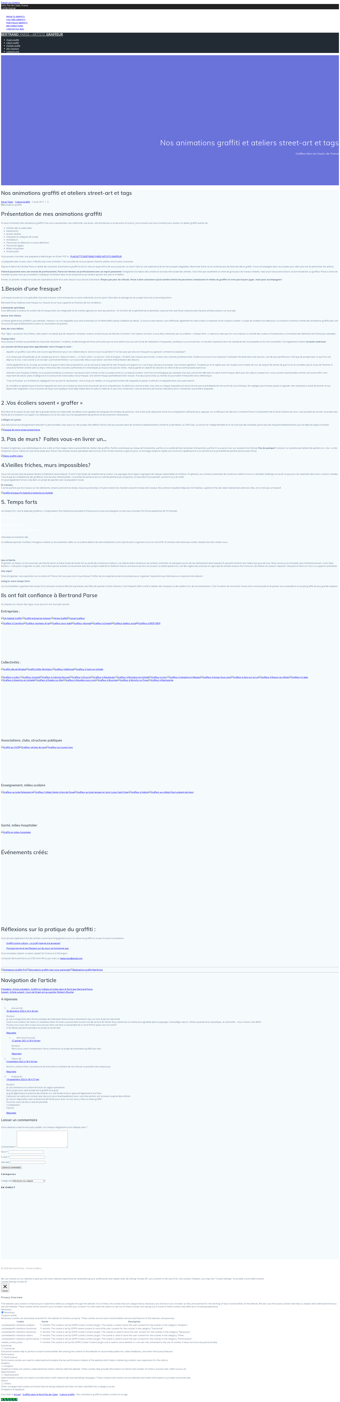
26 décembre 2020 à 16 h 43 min (22, 1011)
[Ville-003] (50, 669)
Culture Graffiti (15, 19)
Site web (5, 1162)
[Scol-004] (139, 792)
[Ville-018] (18, 680)
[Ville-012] (158, 677)
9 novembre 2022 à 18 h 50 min (21, 1061)
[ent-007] (37, 623)
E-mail (5, 1157)
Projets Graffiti (15, 16)
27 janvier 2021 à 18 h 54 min (26, 1040)
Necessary (9, 1312)
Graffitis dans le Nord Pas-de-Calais (40, 1394)
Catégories (6, 1180)
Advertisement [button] (8, 1371)
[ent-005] (76, 618)
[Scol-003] (81, 792)
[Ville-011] (109, 677)
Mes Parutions (14, 26)
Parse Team (7, 201)
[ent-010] (101, 623)
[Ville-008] (55, 677)
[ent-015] (148, 623)
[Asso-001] (10, 747)
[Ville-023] (160, 680)
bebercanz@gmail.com (71, 958)
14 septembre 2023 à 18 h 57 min (22, 1079)
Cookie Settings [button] (9, 1281)
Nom (4, 1151)
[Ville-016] (274, 677)
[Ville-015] (245, 677)
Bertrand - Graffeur (32, 11)
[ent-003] (59, 618)
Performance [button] (7, 1354)
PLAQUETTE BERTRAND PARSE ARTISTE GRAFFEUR (96, 256)
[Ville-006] (10, 677)
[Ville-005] (88, 669)
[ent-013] (124, 623)
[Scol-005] (171, 792)
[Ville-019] (49, 680)
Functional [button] (6, 1345)
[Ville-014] (199, 677)
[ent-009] (70, 623)
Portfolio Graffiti (17, 23)
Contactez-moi (15, 29)
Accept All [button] (22, 1281)
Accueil (17, 1394)
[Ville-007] (30, 677)
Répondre (11, 1032)
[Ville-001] (13, 669)
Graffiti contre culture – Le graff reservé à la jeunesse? (33, 943)
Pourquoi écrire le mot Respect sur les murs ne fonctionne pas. (37, 948)
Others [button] (4, 1380)
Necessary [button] (6, 1309)
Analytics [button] (5, 1363)
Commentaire (8, 1146)
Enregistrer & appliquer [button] (13, 1389)
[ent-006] (12, 623)
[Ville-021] (107, 680)
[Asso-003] (59, 747)
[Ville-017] (298, 677)
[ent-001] (11, 618)
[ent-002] (36, 618)
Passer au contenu (10, 2)
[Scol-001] (17, 792)
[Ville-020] (79, 680)
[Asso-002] (32, 747)
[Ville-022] (133, 680)
